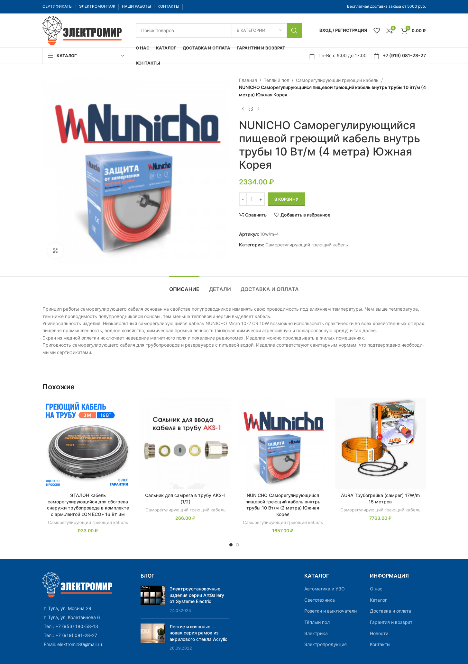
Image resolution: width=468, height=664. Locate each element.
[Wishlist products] (376, 30)
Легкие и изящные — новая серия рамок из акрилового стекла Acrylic (198, 633)
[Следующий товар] (258, 108)
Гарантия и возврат (391, 622)
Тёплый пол (276, 80)
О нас (376, 588)
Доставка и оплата (390, 611)
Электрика (316, 633)
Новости (379, 633)
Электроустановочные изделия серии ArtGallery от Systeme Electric (197, 595)
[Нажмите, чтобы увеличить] (55, 251)
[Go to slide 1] (231, 544)
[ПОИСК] (294, 30)
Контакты (380, 644)
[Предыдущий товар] (243, 108)
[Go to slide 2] (237, 544)
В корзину (286, 199)
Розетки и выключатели (330, 611)
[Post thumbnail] (153, 599)
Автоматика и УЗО (324, 588)
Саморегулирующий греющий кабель (337, 80)
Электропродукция (325, 644)
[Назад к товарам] (250, 108)
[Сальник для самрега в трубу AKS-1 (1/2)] (185, 443)
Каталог (378, 600)
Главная (248, 80)
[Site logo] (82, 29)
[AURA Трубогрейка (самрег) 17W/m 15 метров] (380, 443)
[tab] (184, 286)
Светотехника (319, 600)
